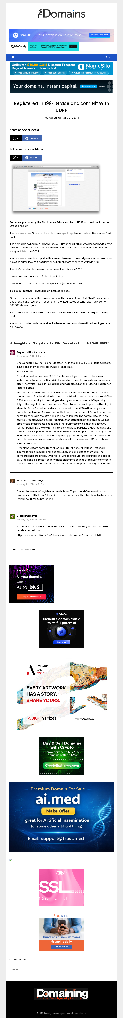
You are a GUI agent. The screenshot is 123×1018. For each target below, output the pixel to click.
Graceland (16, 298)
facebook (34, 138)
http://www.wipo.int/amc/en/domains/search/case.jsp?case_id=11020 (59, 535)
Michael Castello (27, 480)
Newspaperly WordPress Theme (69, 1013)
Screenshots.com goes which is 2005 (77, 262)
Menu (108, 57)
